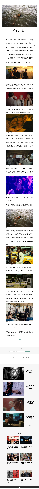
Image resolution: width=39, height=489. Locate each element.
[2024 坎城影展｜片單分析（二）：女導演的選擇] (19, 380)
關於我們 (3, 487)
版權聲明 (10, 487)
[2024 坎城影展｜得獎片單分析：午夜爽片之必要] (19, 395)
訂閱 (27, 351)
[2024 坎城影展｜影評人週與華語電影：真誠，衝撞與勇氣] (19, 426)
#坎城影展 (19, 339)
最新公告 (7, 487)
